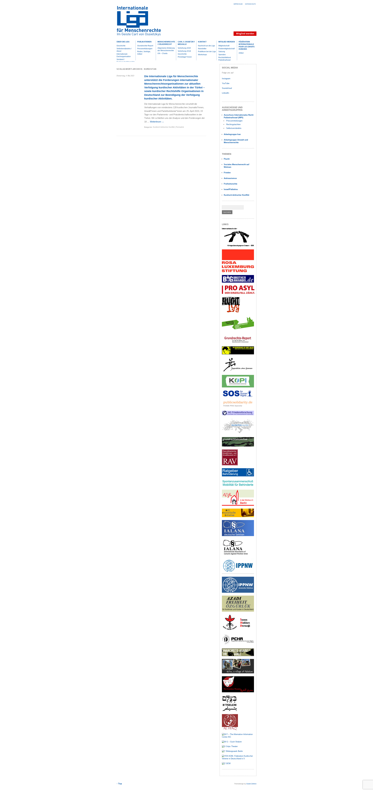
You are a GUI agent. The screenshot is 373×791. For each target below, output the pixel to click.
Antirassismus (230, 178)
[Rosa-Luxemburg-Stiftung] (238, 271)
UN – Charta (162, 53)
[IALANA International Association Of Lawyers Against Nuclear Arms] (238, 554)
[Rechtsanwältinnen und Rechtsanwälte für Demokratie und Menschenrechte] (230, 465)
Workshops (202, 55)
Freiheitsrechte (230, 184)
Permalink (180, 127)
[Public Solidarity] (238, 407)
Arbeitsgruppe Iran (232, 134)
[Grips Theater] (230, 746)
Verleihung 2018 (184, 51)
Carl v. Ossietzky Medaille (186, 43)
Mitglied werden (226, 42)
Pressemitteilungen (234, 121)
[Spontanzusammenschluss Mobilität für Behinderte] (238, 486)
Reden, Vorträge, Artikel (144, 53)
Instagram (226, 78)
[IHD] (238, 630)
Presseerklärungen (144, 49)
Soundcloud (227, 88)
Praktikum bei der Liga (207, 52)
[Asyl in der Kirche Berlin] (238, 505)
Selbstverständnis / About (124, 50)
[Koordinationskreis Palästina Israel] (238, 387)
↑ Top (119, 784)
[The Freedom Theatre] (238, 692)
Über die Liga (123, 42)
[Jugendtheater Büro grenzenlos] (238, 331)
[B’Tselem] (229, 710)
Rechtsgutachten (233, 124)
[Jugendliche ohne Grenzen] (238, 371)
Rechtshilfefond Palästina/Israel (224, 58)
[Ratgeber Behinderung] (238, 476)
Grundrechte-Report (145, 46)
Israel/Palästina (231, 189)
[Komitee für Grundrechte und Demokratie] (238, 446)
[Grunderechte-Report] (238, 343)
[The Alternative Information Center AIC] (238, 737)
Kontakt (202, 42)
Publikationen (144, 42)
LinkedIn (226, 93)
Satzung (221, 52)
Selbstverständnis (233, 128)
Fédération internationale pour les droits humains (247, 45)
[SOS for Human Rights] (238, 396)
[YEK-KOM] (238, 759)
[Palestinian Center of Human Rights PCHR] (238, 645)
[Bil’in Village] (238, 673)
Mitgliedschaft (223, 46)
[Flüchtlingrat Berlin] (231, 312)
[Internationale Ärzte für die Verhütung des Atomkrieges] (238, 592)
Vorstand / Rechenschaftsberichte (126, 60)
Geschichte (121, 46)
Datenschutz (250, 4)
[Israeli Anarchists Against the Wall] (238, 655)
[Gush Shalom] (232, 742)
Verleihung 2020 (184, 48)
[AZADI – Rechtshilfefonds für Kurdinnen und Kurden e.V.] (238, 611)
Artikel (241, 53)
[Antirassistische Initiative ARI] (238, 516)
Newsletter (202, 49)
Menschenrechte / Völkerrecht (166, 43)
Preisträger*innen (185, 57)
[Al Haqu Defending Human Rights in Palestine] (230, 729)
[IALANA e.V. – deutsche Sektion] (238, 535)
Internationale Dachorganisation (124, 55)
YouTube (226, 83)
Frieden (227, 173)
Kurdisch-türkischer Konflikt (164, 127)
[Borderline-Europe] (238, 433)
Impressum (238, 4)
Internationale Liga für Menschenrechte (142, 22)
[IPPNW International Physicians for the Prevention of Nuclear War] (238, 573)
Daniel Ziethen (251, 784)
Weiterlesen (157, 121)
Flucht (226, 159)
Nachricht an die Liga (206, 46)
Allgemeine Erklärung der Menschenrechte (166, 49)
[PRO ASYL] (238, 293)
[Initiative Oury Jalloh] (238, 354)
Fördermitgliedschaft (226, 49)
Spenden (222, 55)
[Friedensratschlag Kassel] (238, 414)
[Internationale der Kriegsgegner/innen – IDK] (238, 246)
